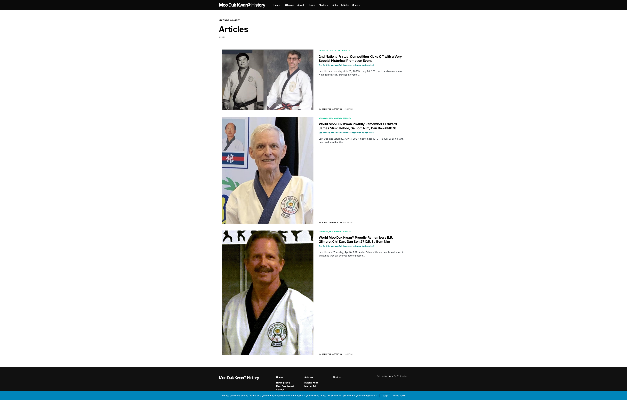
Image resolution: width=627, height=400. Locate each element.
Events (322, 51)
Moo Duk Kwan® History (239, 377)
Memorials (324, 118)
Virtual (337, 51)
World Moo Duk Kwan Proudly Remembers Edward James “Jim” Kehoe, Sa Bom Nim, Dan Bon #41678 (358, 128)
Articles (346, 51)
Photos (337, 377)
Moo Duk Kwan (335, 118)
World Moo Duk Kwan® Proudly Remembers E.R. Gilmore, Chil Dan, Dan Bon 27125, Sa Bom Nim (356, 241)
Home (279, 377)
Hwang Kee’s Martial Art (311, 384)
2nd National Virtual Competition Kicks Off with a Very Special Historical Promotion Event (360, 60)
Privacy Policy (398, 395)
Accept (384, 395)
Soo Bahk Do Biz (392, 376)
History (329, 51)
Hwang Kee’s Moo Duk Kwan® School (285, 386)
